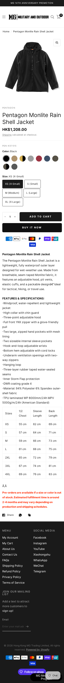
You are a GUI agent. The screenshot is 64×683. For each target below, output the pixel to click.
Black (6, 158)
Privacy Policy (11, 577)
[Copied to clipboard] (30, 515)
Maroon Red (39, 158)
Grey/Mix (31, 158)
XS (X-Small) (12, 183)
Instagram (40, 543)
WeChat (38, 565)
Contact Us (9, 554)
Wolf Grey (14, 167)
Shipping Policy (12, 565)
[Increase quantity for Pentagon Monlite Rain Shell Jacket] (15, 216)
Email (5, 619)
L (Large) (31, 192)
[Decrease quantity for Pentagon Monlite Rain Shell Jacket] (5, 216)
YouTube (39, 549)
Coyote (14, 158)
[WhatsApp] (21, 515)
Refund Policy (11, 571)
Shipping (7, 134)
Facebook (39, 537)
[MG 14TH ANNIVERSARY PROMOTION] (32, 3)
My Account (10, 537)
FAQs (5, 560)
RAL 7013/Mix (6, 167)
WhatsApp (40, 560)
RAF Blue (47, 158)
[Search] (52, 17)
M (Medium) (12, 192)
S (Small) (32, 183)
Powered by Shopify (37, 649)
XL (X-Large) (12, 201)
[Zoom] (56, 42)
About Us (8, 549)
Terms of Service (13, 582)
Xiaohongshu (41, 554)
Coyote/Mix (22, 158)
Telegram (39, 571)
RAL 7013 (55, 158)
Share (10, 515)
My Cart (7, 543)
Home (6, 31)
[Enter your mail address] (27, 626)
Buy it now (32, 227)
